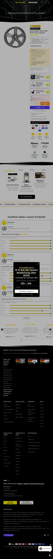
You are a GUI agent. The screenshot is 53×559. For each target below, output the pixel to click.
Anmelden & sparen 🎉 (26, 291)
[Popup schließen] (38, 263)
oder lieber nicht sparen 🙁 (26, 294)
